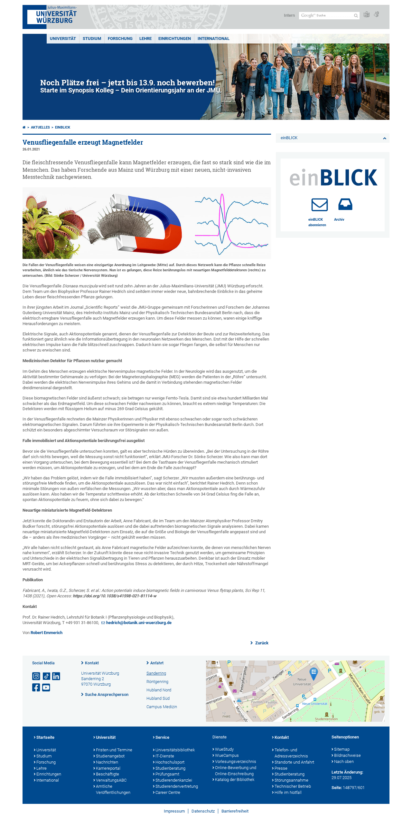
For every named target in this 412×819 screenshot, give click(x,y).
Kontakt (92, 663)
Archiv (339, 219)
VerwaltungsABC (111, 780)
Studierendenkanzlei (173, 780)
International (213, 38)
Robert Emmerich (46, 632)
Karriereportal (108, 768)
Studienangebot (110, 756)
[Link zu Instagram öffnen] (36, 676)
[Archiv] (345, 204)
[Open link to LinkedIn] (56, 676)
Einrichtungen (174, 38)
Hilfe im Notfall (288, 792)
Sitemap (342, 749)
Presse (281, 768)
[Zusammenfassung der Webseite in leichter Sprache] (367, 14)
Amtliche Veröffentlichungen (113, 789)
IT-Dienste (164, 756)
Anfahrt (157, 663)
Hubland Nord (158, 690)
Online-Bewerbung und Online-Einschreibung (235, 770)
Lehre (145, 38)
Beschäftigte (107, 774)
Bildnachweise (347, 755)
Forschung (120, 38)
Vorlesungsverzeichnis (235, 761)
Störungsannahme (291, 780)
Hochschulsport (169, 762)
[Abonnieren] (319, 204)
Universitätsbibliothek (175, 749)
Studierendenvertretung (176, 786)
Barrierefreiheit (234, 811)
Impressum (174, 811)
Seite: (337, 787)
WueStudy (224, 749)
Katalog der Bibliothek (234, 779)
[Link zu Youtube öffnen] (46, 687)
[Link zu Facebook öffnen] (36, 687)
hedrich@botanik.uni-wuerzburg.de (139, 622)
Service (162, 737)
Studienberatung (170, 768)
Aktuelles (40, 127)
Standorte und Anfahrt (294, 762)
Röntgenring (157, 681)
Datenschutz (203, 811)
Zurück (261, 643)
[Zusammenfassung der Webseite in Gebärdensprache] (376, 14)
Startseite (45, 737)
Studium (92, 38)
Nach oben (344, 761)
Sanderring (156, 673)
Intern (289, 15)
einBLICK (62, 127)
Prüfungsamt (167, 774)
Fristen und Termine (114, 749)
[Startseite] (24, 127)
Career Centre (167, 792)
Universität (63, 38)
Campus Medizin (161, 706)
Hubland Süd (158, 698)
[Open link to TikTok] (46, 676)
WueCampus (227, 755)
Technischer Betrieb (293, 786)
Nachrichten (107, 762)
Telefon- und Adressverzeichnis (291, 752)
